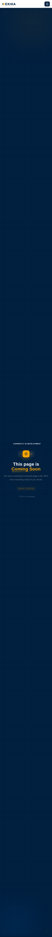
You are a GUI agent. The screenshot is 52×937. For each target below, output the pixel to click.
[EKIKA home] (26, 4)
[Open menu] (47, 4)
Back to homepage (27, 497)
